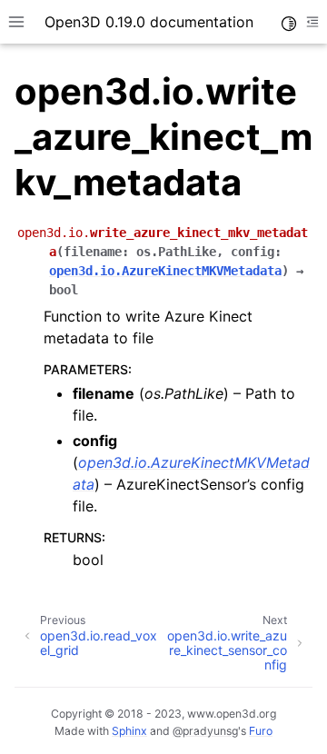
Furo (260, 731)
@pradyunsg (205, 731)
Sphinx (129, 731)
